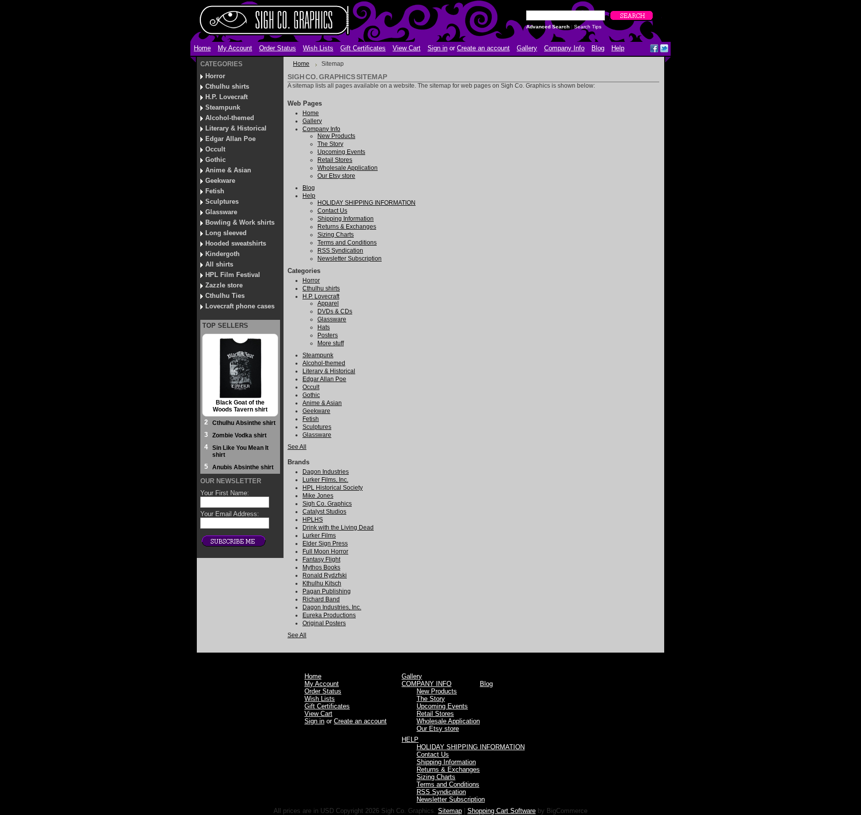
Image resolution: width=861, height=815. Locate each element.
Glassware (221, 212)
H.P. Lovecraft (226, 97)
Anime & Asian (228, 170)
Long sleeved (226, 233)
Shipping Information (446, 762)
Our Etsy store (438, 728)
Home (301, 63)
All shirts (219, 264)
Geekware (220, 180)
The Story (431, 698)
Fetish (214, 191)
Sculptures (222, 201)
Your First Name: (224, 493)
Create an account (483, 48)
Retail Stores (435, 713)
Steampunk (222, 107)
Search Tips (587, 26)
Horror (215, 76)
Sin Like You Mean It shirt (240, 451)
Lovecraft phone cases (240, 306)
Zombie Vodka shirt (239, 435)
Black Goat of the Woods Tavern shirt (240, 406)
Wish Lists (318, 48)
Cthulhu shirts (227, 86)
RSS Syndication (441, 792)
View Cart (407, 48)
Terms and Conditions (448, 784)
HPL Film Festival (232, 274)
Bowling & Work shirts (240, 222)
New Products (437, 691)
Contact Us (433, 754)
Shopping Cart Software (501, 811)
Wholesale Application (448, 721)
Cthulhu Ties (225, 295)
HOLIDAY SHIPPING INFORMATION (471, 747)
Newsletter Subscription (451, 799)
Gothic (215, 159)
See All (296, 446)
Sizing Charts (436, 777)
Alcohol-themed (229, 118)
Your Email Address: (229, 514)
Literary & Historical (236, 128)
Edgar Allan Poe (230, 138)
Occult (215, 149)
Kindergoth (222, 254)
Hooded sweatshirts (235, 243)
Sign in (437, 48)
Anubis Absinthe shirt (243, 467)
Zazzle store (224, 285)
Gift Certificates (363, 48)
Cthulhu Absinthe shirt (244, 422)
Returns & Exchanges (448, 769)
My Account (235, 48)
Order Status (277, 48)
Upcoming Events (442, 706)
